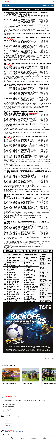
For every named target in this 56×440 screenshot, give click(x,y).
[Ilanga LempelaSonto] (27, 2)
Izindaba (6, 422)
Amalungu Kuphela (9, 420)
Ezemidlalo (7, 425)
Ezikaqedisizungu (8, 423)
